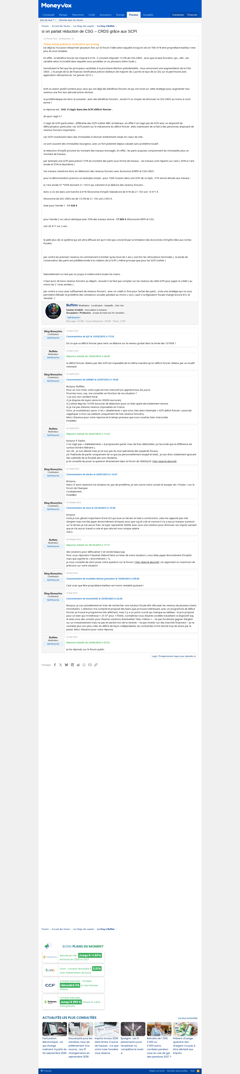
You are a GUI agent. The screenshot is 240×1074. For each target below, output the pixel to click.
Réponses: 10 (68, 39)
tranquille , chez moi (114, 305)
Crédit (91, 14)
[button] (55, 20)
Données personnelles (177, 1071)
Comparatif (48, 14)
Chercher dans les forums (71, 20)
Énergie (120, 14)
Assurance (105, 14)
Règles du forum (157, 1071)
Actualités (148, 14)
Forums (133, 14)
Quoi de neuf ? (47, 20)
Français (47, 1071)
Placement (78, 14)
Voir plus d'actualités (188, 1018)
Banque (63, 14)
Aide (192, 1071)
